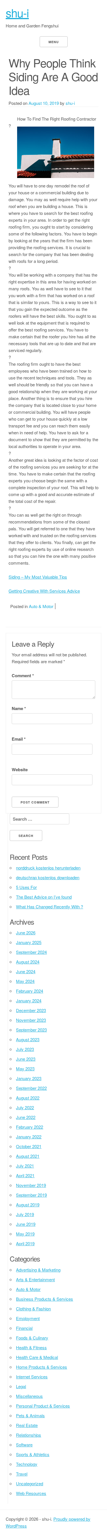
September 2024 (31, 952)
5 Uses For (26, 887)
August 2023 (27, 1039)
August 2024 (27, 962)
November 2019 (31, 1185)
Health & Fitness (31, 1347)
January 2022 (28, 1137)
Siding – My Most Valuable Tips (38, 577)
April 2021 (25, 1175)
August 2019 (27, 1205)
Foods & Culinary (32, 1338)
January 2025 (28, 942)
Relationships (28, 1435)
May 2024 (25, 981)
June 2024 (25, 971)
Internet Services (32, 1377)
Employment (28, 1318)
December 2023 (31, 1010)
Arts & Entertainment (35, 1279)
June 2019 (25, 1224)
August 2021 (27, 1156)
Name (19, 708)
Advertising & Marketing (38, 1270)
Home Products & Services (41, 1367)
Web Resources (31, 1493)
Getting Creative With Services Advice (44, 591)
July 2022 (25, 1107)
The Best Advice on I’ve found (44, 897)
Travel (21, 1474)
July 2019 (25, 1214)
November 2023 (31, 1020)
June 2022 (25, 1117)
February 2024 (29, 991)
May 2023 (25, 1069)
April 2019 (25, 1243)
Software (24, 1445)
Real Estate (27, 1425)
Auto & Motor (41, 606)
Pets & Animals (30, 1415)
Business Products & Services (44, 1299)
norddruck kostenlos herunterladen (48, 868)
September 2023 (31, 1030)
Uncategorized (29, 1483)
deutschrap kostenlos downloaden (47, 877)
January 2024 (28, 1001)
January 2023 (28, 1078)
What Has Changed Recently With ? (49, 907)
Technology (26, 1464)
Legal (21, 1386)
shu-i (17, 12)
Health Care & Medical (37, 1357)
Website (20, 769)
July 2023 (25, 1049)
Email (19, 739)
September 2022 (31, 1088)
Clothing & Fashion (33, 1309)
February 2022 (29, 1127)
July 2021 (25, 1166)
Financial (24, 1328)
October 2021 (28, 1146)
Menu (54, 42)
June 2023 (25, 1059)
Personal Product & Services (43, 1406)
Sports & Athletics (32, 1454)
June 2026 (25, 933)
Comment (23, 675)
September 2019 (31, 1195)
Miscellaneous (29, 1396)
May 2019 (25, 1234)
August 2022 (27, 1098)
